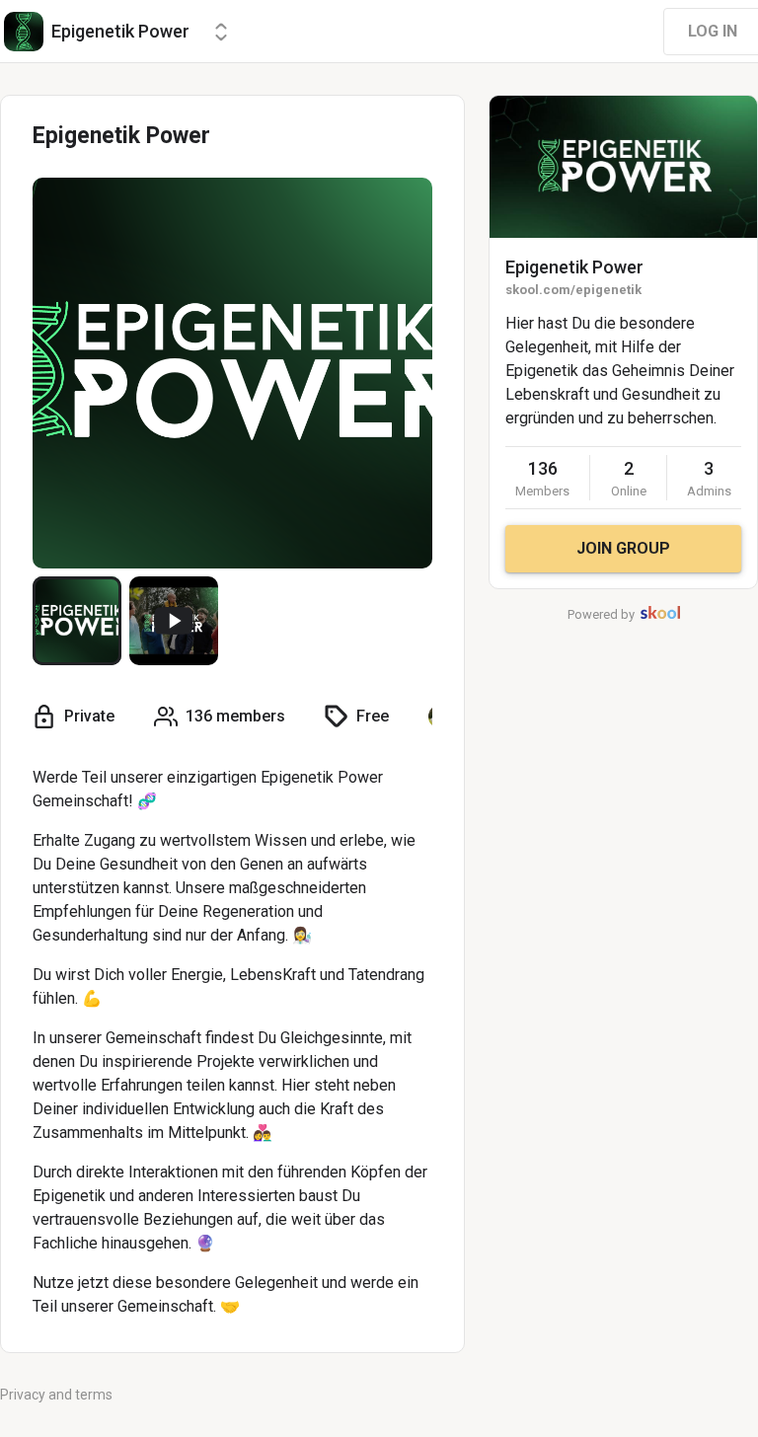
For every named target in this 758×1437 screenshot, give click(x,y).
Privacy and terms (56, 1394)
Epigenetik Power (574, 267)
